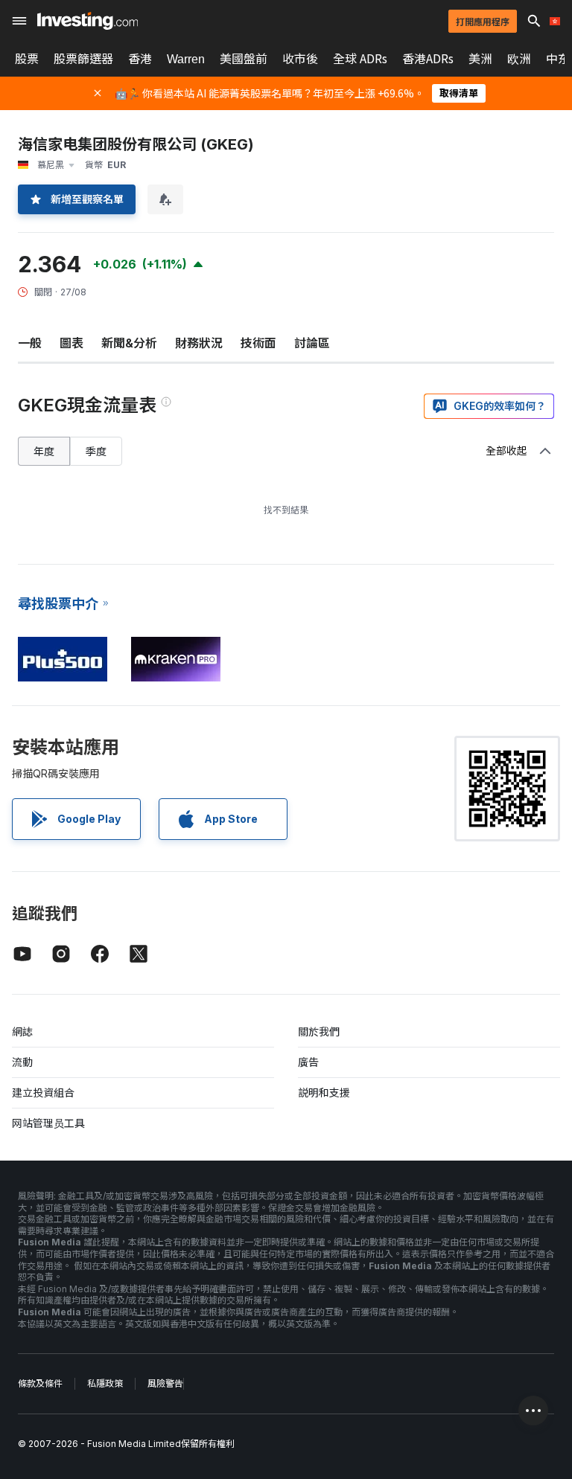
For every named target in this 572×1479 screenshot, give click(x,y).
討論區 (312, 343)
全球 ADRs (360, 59)
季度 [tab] (96, 451)
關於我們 (319, 1031)
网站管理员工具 (48, 1123)
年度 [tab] (44, 451)
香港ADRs (428, 59)
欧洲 (519, 59)
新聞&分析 (129, 343)
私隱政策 (105, 1383)
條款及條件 (40, 1383)
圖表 (71, 343)
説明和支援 (324, 1092)
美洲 (480, 59)
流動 (22, 1062)
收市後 (300, 59)
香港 (140, 59)
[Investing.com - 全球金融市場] (87, 21)
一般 (30, 343)
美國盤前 (243, 59)
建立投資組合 (43, 1092)
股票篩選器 (83, 59)
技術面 (258, 343)
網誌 (22, 1031)
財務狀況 (199, 343)
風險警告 (165, 1383)
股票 (27, 59)
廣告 (308, 1062)
